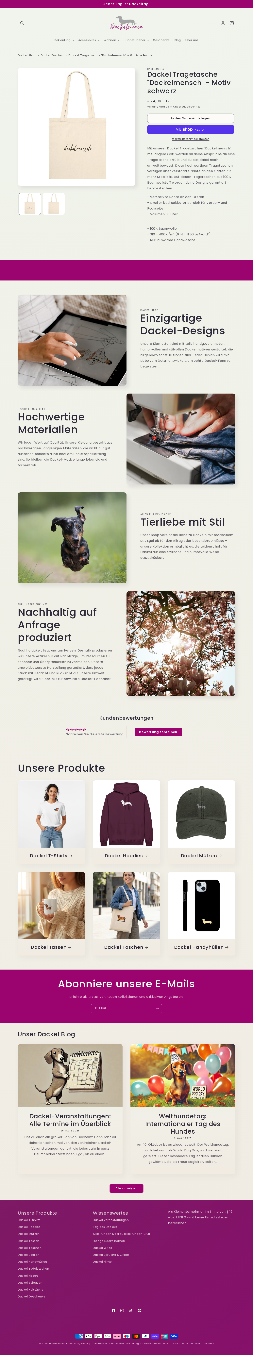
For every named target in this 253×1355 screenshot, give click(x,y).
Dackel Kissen (28, 1276)
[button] (22, 23)
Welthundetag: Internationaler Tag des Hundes (182, 1123)
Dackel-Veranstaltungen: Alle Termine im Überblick (70, 1120)
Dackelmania (57, 1343)
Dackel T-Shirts (48, 856)
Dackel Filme (102, 1262)
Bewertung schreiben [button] (158, 732)
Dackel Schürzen (30, 1283)
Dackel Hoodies (124, 856)
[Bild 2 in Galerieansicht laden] (54, 204)
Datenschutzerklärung (125, 1343)
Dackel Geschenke (31, 1296)
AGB (175, 1343)
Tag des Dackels (105, 1227)
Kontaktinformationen (156, 1343)
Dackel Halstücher (31, 1290)
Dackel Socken (29, 1255)
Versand (153, 106)
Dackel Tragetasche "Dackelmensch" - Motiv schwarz (110, 55)
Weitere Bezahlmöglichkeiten (191, 139)
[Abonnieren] (157, 1008)
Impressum (101, 1343)
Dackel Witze (102, 1248)
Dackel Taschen (52, 55)
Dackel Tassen (48, 947)
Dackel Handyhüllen (199, 947)
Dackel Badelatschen (33, 1269)
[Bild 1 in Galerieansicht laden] (30, 204)
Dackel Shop (27, 55)
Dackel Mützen (199, 856)
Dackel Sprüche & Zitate (111, 1255)
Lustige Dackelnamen (109, 1241)
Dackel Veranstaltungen (111, 1220)
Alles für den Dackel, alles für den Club (121, 1234)
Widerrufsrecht (191, 1343)
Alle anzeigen (126, 1188)
